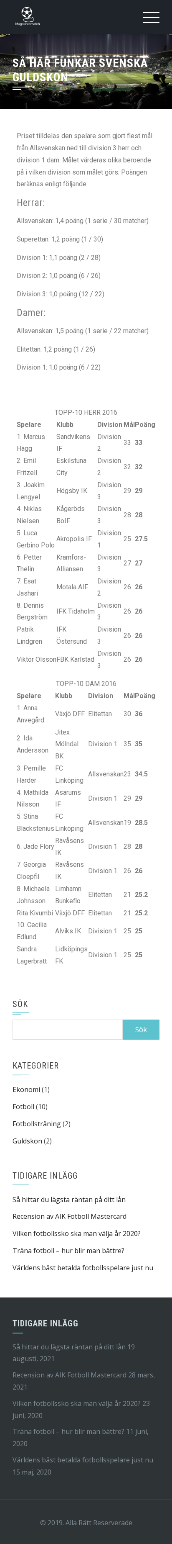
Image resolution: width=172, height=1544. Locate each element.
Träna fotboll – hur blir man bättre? (68, 1250)
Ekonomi (26, 1089)
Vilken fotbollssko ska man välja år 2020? (77, 1233)
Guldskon (27, 1141)
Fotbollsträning (37, 1123)
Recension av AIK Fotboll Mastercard (69, 1216)
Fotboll (23, 1106)
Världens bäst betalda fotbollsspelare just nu (83, 1267)
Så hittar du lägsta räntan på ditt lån (69, 1199)
